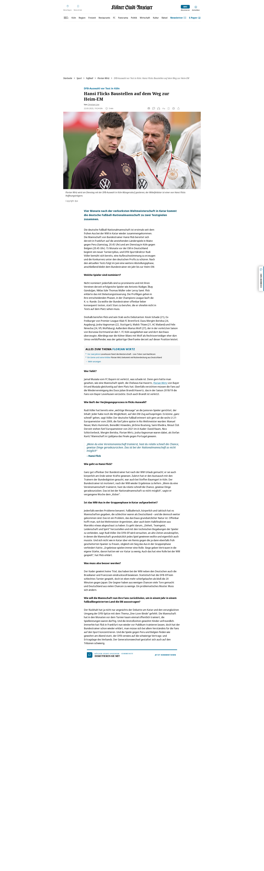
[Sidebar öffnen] (66, 17)
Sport (79, 78)
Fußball (89, 78)
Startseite (67, 78)
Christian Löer (93, 104)
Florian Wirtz (103, 78)
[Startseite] (132, 7)
